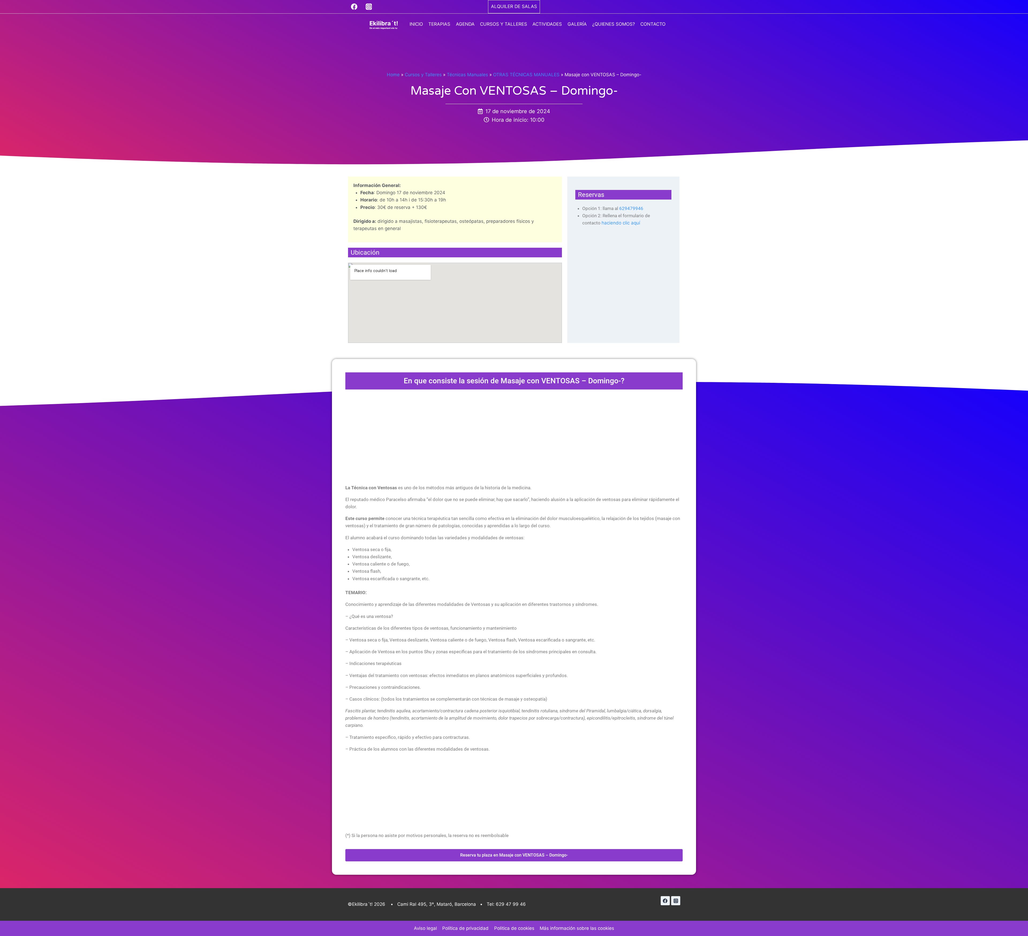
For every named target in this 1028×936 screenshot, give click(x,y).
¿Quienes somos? (613, 24)
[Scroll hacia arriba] (1014, 917)
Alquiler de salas (514, 6)
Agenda (465, 24)
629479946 (631, 208)
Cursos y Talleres (503, 24)
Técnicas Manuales (467, 74)
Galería (577, 24)
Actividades (547, 24)
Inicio (416, 24)
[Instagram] (368, 6)
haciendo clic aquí (621, 223)
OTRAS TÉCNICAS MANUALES (526, 74)
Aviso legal (425, 928)
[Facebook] (354, 6)
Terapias (439, 24)
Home (393, 74)
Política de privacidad (465, 928)
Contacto (653, 24)
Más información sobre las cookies (577, 928)
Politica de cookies (514, 928)
